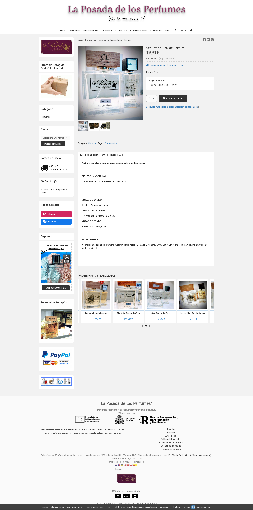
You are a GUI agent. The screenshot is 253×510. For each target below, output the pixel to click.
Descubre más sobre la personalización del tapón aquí (172, 106)
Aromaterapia (91, 30)
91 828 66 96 (175, 455)
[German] (122, 465)
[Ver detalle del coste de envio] (45, 168)
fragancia (77, 433)
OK (193, 507)
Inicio (63, 30)
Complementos (138, 30)
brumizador (91, 429)
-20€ (66, 257)
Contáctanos (171, 432)
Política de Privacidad (171, 439)
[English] (116, 465)
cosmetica (120, 429)
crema (47, 433)
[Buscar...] (191, 30)
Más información (204, 507)
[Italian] (125, 465)
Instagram (51, 214)
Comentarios (111, 143)
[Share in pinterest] (212, 39)
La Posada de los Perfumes (126, 9)
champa (106, 429)
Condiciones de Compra (171, 442)
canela (99, 429)
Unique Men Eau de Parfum (192, 313)
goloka (85, 433)
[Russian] (130, 465)
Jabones (107, 30)
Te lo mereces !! (126, 19)
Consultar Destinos (58, 169)
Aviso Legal (170, 436)
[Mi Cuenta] (175, 30)
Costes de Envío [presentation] (114, 155)
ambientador (73, 429)
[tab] (89, 155)
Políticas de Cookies (171, 449)
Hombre (92, 143)
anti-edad (82, 429)
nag (102, 433)
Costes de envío (157, 65)
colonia (113, 429)
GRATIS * (53, 166)
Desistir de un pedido (171, 445)
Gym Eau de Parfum (160, 313)
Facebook (51, 221)
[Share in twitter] (208, 39)
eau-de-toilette (55, 433)
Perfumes (75, 30)
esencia (65, 433)
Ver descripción (177, 65)
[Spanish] (133, 465)
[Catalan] (136, 465)
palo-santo (109, 433)
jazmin (91, 433)
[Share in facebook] (204, 39)
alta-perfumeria (61, 429)
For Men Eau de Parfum (96, 313)
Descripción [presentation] (91, 155)
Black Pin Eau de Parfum (128, 313)
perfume (117, 433)
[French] (119, 465)
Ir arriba (171, 429)
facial (71, 433)
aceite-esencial (47, 429)
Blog (167, 30)
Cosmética (121, 30)
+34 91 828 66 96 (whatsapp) (197, 455)
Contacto (156, 30)
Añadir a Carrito (174, 98)
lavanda (97, 433)
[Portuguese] (127, 465)
